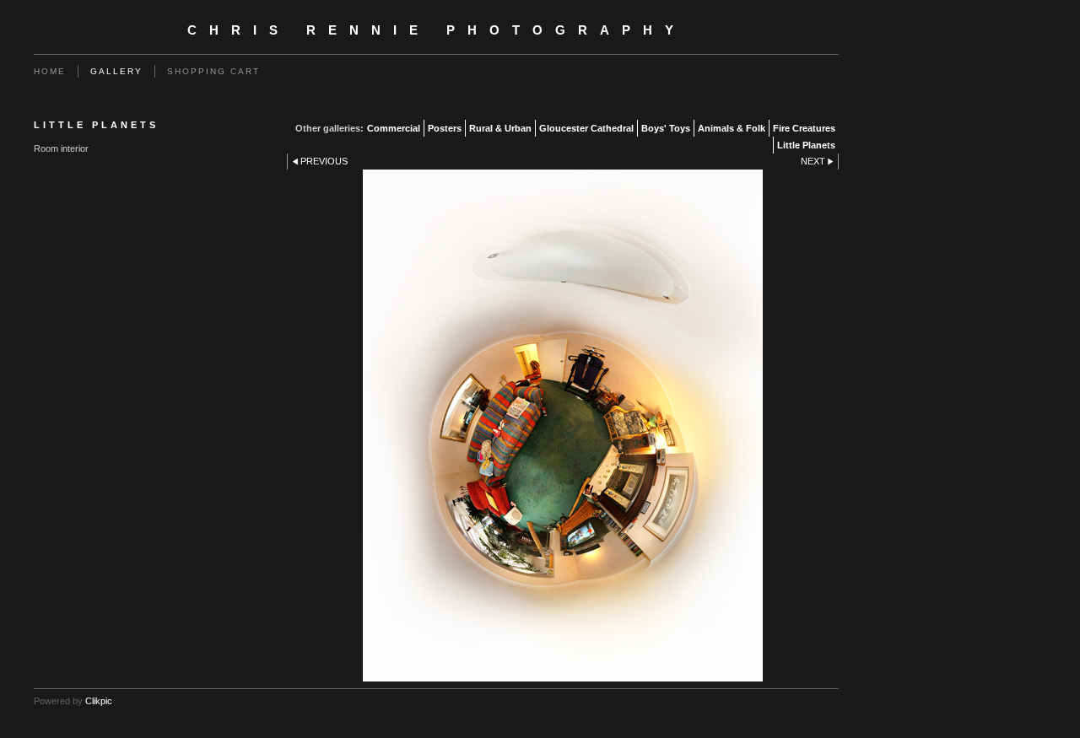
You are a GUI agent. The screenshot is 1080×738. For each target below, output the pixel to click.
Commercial (393, 128)
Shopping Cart (213, 71)
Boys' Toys (665, 128)
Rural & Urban (500, 128)
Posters (445, 128)
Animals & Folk (731, 128)
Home (50, 71)
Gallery (116, 71)
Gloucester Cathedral (586, 128)
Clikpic (98, 701)
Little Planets (806, 145)
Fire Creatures (804, 128)
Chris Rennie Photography (436, 30)
